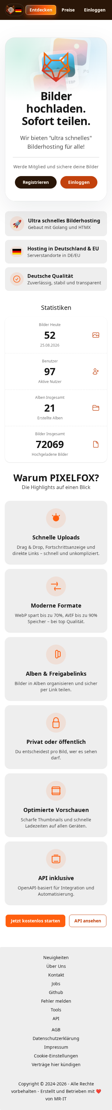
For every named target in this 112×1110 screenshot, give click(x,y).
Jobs (56, 983)
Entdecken (41, 10)
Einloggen (94, 10)
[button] (14, 10)
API (56, 1018)
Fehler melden (56, 1001)
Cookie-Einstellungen (56, 1056)
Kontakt (56, 975)
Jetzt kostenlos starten (35, 921)
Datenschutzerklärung (56, 1038)
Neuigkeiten (56, 957)
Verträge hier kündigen (56, 1064)
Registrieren (36, 182)
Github (56, 992)
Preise (68, 10)
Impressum (56, 1047)
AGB (56, 1030)
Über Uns (56, 966)
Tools (56, 1010)
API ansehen (87, 921)
